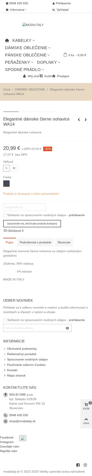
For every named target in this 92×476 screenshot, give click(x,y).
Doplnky (47, 62)
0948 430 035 (18, 415)
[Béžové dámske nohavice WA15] (85, 119)
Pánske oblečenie (26, 55)
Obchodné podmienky (22, 348)
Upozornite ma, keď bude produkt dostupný (32, 223)
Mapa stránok (16, 375)
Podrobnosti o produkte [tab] (35, 242)
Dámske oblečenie (26, 47)
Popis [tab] (9, 242)
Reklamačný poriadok (21, 354)
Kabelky (21, 40)
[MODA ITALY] (46, 25)
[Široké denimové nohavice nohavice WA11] (79, 119)
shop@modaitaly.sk (22, 421)
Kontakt (12, 370)
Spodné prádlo (23, 69)
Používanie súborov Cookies (26, 364)
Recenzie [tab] (64, 242)
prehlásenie (77, 215)
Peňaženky (17, 62)
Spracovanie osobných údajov (27, 359)
